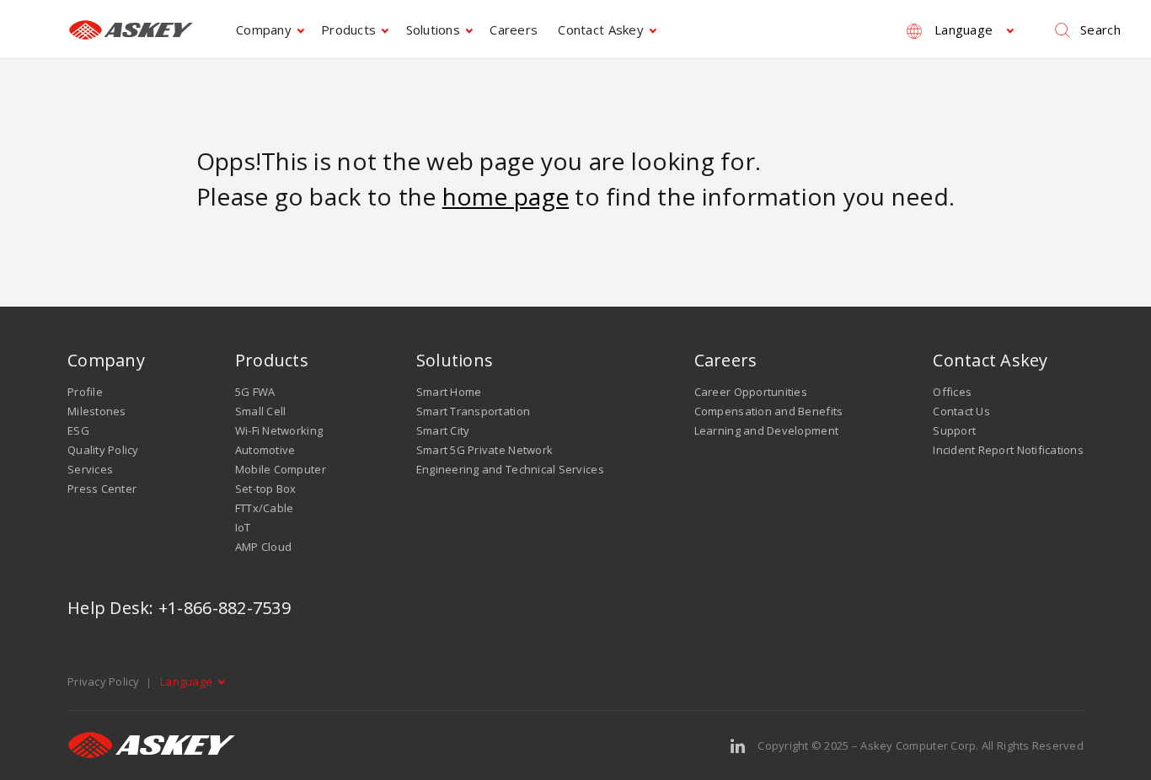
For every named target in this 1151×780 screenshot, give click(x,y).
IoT (243, 527)
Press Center (102, 488)
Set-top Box (266, 488)
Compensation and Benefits (768, 411)
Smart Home (449, 391)
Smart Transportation (473, 411)
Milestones (96, 411)
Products (348, 29)
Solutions (433, 29)
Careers (514, 29)
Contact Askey (600, 29)
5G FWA (255, 391)
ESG (78, 430)
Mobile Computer (280, 469)
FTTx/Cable (264, 508)
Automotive (265, 449)
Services (90, 469)
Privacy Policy (103, 681)
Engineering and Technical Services (510, 469)
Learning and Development (766, 430)
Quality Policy (103, 449)
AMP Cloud (263, 546)
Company (264, 29)
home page (505, 196)
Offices (952, 391)
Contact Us (961, 411)
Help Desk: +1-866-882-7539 (179, 607)
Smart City (443, 430)
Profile (85, 391)
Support (954, 430)
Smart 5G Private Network (484, 449)
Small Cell (260, 411)
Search (1100, 29)
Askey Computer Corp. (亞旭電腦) (130, 30)
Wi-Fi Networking (279, 430)
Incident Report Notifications (1008, 449)
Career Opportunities (750, 391)
